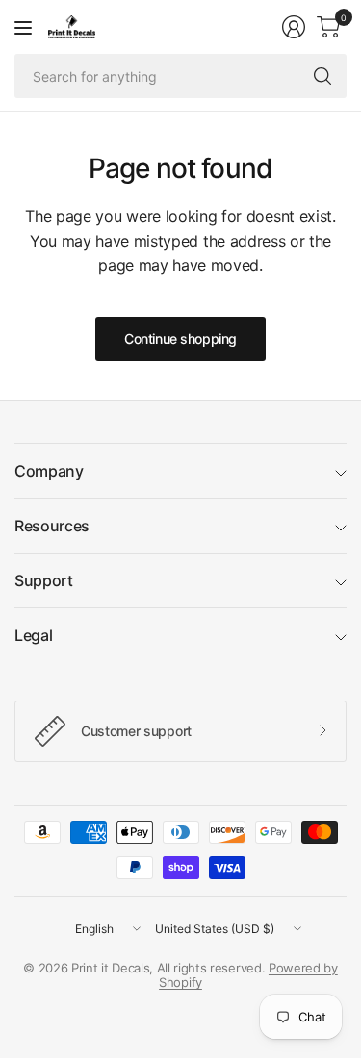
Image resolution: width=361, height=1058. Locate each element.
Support (43, 580)
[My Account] (293, 27)
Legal (33, 635)
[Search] (322, 76)
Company (49, 470)
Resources (52, 525)
